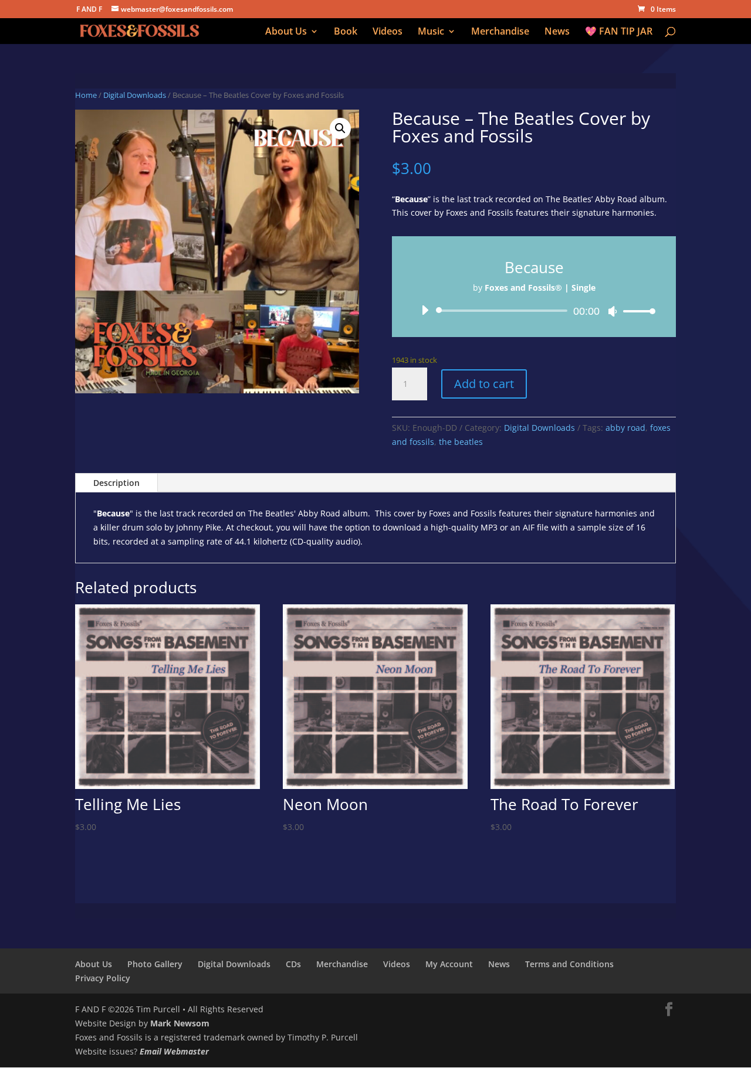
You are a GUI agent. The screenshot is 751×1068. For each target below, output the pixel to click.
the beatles (461, 441)
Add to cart (484, 384)
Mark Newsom (179, 1023)
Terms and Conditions (569, 964)
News (557, 32)
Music (431, 32)
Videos (387, 32)
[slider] (636, 311)
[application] (533, 311)
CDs (293, 964)
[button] (340, 128)
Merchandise (500, 32)
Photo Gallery (154, 964)
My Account (449, 964)
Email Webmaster (174, 1051)
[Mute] (612, 311)
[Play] (424, 310)
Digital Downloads (134, 95)
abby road (625, 427)
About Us (286, 32)
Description (116, 482)
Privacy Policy (102, 978)
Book (345, 32)
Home (86, 95)
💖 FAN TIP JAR (618, 32)
